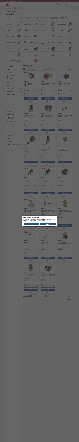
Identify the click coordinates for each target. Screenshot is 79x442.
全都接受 (31, 224)
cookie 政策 (39, 220)
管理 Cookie (47, 224)
